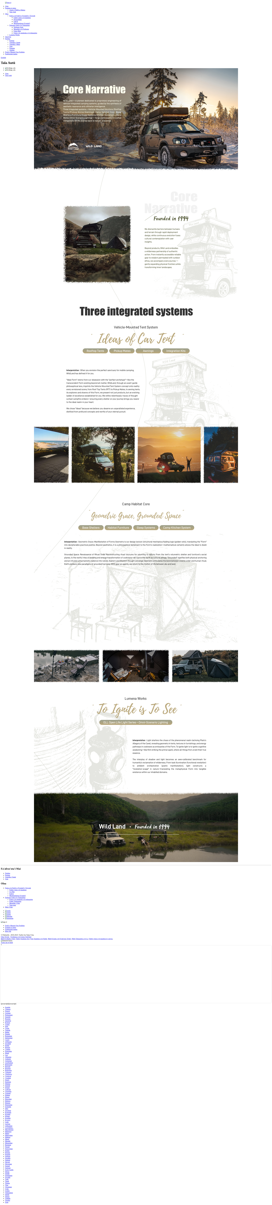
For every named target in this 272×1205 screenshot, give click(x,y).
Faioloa (7, 39)
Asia (10, 46)
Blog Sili (8, 931)
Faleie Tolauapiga (15, 901)
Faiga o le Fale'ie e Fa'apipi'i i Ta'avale (22, 16)
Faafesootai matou (11, 54)
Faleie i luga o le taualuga (22, 18)
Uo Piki (12, 892)
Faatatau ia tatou (10, 8)
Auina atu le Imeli (7, 942)
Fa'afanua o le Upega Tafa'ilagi (21, 937)
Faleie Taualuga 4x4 (22, 939)
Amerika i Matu (14, 44)
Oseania (12, 48)
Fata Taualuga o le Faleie (38, 939)
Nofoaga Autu (18, 27)
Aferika (11, 50)
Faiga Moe (17, 31)
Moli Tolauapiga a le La (80, 939)
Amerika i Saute (14, 42)
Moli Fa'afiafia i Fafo (8, 939)
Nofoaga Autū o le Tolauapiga (19, 25)
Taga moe (12, 905)
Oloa (6, 14)
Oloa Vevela (5, 937)
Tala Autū (12, 12)
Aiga (6, 6)
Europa (11, 41)
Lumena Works (14, 35)
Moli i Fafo (9, 907)
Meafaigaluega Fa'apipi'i (22, 23)
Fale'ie (16, 21)
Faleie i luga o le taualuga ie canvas (101, 939)
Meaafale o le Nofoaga (21, 29)
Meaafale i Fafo (14, 903)
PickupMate (18, 19)
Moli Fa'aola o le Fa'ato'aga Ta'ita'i (59, 939)
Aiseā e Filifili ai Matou (17, 10)
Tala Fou (8, 37)
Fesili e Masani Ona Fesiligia (15, 52)
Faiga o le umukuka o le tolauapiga (25, 33)
